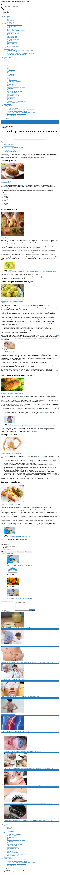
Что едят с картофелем (10, 151)
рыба (35, 510)
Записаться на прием (9, 57)
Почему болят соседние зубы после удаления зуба (20, 598)
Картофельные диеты (9, 150)
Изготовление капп (12, 42)
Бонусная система (11, 56)
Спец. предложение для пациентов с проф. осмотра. (21, 50)
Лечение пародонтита (13, 43)
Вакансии (9, 18)
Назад (8, 68)
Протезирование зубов (13, 39)
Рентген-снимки (11, 26)
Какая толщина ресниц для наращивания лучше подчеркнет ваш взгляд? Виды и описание (28, 820)
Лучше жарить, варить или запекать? (13, 148)
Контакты (6, 59)
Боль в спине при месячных (8, 714)
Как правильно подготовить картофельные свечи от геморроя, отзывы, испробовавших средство (30, 425)
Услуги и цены (8, 23)
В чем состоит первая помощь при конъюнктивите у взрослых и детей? (23, 751)
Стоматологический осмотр (14, 25)
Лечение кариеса (11, 29)
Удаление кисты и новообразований (16, 44)
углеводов (45, 412)
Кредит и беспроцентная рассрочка (16, 54)
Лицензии (9, 19)
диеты (39, 456)
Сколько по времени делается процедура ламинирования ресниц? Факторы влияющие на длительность (31, 785)
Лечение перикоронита (13, 46)
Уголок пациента (11, 20)
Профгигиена (10, 27)
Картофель (24, 185)
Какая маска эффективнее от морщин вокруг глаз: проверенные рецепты (20, 696)
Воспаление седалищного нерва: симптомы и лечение (15, 731)
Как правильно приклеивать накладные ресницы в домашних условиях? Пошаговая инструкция (29, 768)
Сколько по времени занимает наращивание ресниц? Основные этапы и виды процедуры (28, 803)
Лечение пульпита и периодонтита (16, 30)
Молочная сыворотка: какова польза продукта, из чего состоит (17, 627)
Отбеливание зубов (12, 36)
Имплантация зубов (12, 37)
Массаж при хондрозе (9, 351)
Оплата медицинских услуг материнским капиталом (21, 53)
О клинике (7, 16)
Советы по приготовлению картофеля (14, 147)
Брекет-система (11, 40)
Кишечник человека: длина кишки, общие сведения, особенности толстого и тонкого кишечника (27, 662)
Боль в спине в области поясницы (10, 644)
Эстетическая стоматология (14, 35)
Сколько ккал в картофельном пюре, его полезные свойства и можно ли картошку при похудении (30, 271)
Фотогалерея (10, 22)
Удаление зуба (10, 32)
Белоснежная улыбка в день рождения (17, 51)
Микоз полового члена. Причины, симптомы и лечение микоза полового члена (28, 587)
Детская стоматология (13, 33)
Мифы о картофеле (9, 146)
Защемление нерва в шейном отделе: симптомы (13, 679)
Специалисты (7, 47)
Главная (6, 15)
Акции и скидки (8, 49)
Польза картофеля (8, 144)
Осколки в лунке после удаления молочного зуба (17, 536)
